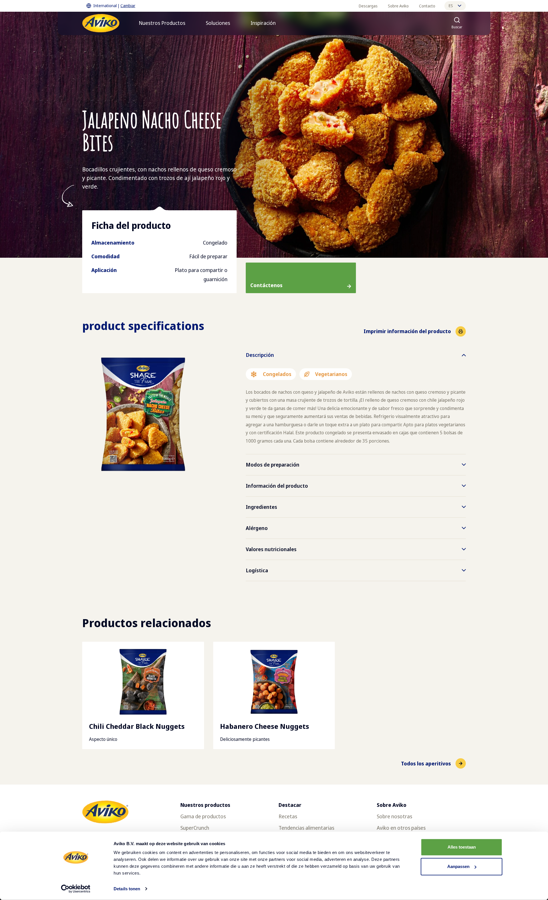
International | (114, 5)
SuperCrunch (194, 827)
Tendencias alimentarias (306, 827)
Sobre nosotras (394, 816)
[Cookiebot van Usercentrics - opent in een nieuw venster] (76, 889)
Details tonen (127, 888)
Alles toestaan (462, 847)
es (451, 5)
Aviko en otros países (401, 827)
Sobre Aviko (398, 6)
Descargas (368, 6)
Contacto (427, 6)
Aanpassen (458, 866)
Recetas (288, 816)
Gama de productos (203, 816)
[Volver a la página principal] (100, 23)
